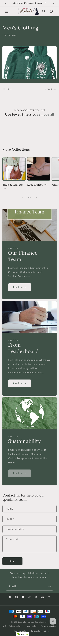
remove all (45, 114)
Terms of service (48, 626)
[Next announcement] (53, 3)
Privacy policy (31, 626)
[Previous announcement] (5, 3)
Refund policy (15, 626)
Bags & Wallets (12, 184)
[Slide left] (23, 198)
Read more (19, 287)
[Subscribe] (49, 586)
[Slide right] (36, 198)
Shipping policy (20, 631)
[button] (6, 11)
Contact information (40, 631)
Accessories (35, 184)
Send (12, 561)
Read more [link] (19, 473)
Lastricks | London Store (29, 622)
